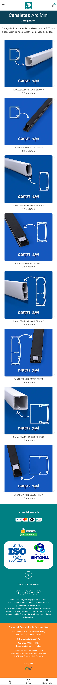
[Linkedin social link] (38, 592)
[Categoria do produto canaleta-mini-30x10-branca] (28, 299)
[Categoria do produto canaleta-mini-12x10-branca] (28, 68)
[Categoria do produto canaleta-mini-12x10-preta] (28, 126)
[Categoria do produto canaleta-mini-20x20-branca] (28, 415)
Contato (39, 656)
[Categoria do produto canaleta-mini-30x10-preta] (28, 357)
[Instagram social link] (25, 592)
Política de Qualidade (37, 653)
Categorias (27, 20)
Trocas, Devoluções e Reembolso (28, 650)
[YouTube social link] (31, 592)
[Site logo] (28, 5)
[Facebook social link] (18, 592)
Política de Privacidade (24, 656)
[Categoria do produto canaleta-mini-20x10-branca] (28, 183)
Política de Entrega (19, 653)
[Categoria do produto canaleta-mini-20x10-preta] (28, 241)
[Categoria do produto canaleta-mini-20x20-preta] (28, 473)
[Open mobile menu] (3, 5)
